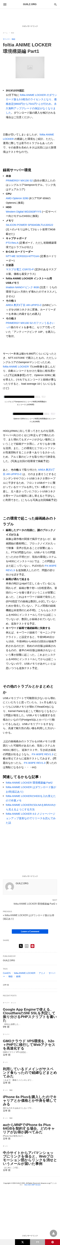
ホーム (5, 33)
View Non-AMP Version (32, 1185)
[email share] (27, 946)
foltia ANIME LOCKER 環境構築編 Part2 (29, 782)
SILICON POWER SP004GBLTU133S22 (29, 224)
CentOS (7, 973)
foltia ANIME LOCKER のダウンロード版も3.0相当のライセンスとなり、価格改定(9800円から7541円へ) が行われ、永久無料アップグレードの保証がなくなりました (31, 104)
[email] (37, 1242)
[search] (55, 4)
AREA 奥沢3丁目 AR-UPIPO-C (24, 305)
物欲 (12, 33)
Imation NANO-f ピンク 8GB (22, 287)
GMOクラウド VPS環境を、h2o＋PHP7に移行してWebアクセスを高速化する (29, 1044)
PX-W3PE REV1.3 (42, 754)
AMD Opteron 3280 (17, 198)
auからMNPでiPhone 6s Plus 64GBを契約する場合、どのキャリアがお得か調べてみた (29, 1128)
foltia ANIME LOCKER (16, 366)
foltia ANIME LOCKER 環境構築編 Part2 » (35, 903)
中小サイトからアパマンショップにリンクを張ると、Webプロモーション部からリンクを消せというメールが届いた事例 (30, 1158)
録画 (18, 976)
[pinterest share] (32, 946)
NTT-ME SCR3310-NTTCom (22, 256)
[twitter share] (21, 946)
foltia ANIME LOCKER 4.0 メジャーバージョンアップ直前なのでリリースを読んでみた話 (31, 818)
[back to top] (53, 1233)
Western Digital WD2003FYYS (23, 211)
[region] (30, 17)
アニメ (42, 973)
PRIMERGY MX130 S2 (19, 180)
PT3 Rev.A (12, 242)
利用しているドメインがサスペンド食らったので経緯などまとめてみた (30, 1072)
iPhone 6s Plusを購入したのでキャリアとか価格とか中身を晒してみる (30, 1100)
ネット (13, 1003)
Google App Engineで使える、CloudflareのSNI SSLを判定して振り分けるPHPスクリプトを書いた (30, 1014)
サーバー (6, 39)
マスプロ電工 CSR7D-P (20, 269)
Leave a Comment (30, 931)
